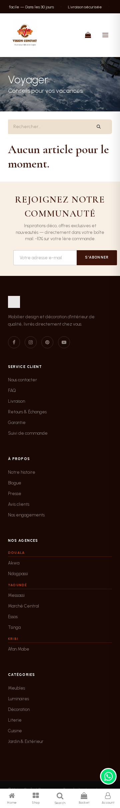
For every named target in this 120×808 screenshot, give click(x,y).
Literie (15, 720)
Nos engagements (26, 514)
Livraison (16, 401)
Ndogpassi (18, 573)
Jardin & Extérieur (25, 741)
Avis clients (18, 504)
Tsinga (14, 627)
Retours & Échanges (27, 411)
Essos (13, 616)
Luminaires (18, 698)
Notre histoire (21, 472)
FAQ (12, 390)
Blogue (14, 482)
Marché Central (23, 606)
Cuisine (15, 730)
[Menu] (105, 35)
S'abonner (97, 257)
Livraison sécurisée (83, 6)
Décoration (19, 709)
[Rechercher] (99, 126)
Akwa (13, 562)
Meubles (16, 688)
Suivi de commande (28, 433)
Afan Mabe (18, 649)
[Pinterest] (47, 342)
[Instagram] (31, 342)
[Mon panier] (88, 35)
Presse (14, 493)
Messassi (16, 595)
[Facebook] (14, 342)
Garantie (17, 422)
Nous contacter (22, 379)
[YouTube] (64, 342)
